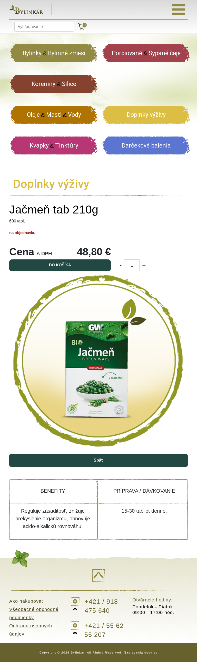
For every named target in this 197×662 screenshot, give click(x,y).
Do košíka (60, 265)
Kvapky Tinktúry (54, 145)
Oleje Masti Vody (54, 114)
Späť (98, 460)
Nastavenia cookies (141, 652)
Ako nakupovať (26, 601)
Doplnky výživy (146, 114)
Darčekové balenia (146, 145)
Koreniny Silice (54, 84)
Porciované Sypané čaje (146, 53)
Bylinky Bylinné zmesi (54, 53)
